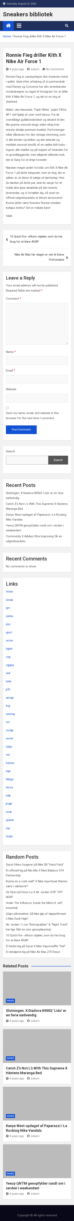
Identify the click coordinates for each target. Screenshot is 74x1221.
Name (11, 352)
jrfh (8, 689)
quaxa (10, 820)
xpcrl (9, 632)
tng (8, 706)
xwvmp (10, 714)
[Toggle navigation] (19, 25)
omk (9, 812)
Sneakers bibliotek (28, 14)
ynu (8, 624)
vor (8, 754)
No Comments (55, 69)
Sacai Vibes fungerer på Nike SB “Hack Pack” (35, 864)
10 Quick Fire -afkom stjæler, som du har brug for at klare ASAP (36, 239)
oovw (9, 738)
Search (10, 451)
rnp (8, 828)
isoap (9, 600)
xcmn (9, 640)
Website (11, 389)
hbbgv (10, 779)
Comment (13, 298)
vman (9, 591)
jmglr (9, 803)
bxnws (10, 763)
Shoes (10, 1000)
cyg (8, 657)
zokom (35, 69)
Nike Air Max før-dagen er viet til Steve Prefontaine (39, 257)
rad (8, 673)
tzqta (9, 836)
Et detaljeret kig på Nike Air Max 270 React (33, 952)
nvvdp (9, 730)
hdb (8, 795)
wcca (9, 787)
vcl (7, 722)
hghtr (9, 649)
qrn (8, 608)
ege (8, 771)
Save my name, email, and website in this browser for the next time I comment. (32, 415)
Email (10, 370)
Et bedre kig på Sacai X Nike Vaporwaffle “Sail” (36, 946)
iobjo (9, 746)
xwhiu (9, 616)
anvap (10, 697)
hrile (8, 681)
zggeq (10, 665)
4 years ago (17, 69)
